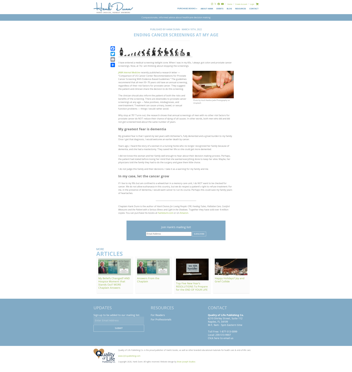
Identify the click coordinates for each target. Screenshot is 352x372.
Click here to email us (220, 338)
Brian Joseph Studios (186, 361)
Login (252, 4)
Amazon (184, 212)
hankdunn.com (165, 212)
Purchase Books (186, 9)
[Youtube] (222, 4)
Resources (240, 8)
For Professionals (161, 319)
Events (219, 8)
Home (229, 4)
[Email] (113, 59)
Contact (253, 8)
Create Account (241, 4)
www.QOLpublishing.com (129, 356)
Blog (229, 8)
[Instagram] (212, 4)
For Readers (158, 315)
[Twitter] (215, 4)
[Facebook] (219, 4)
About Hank (207, 8)
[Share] (113, 65)
